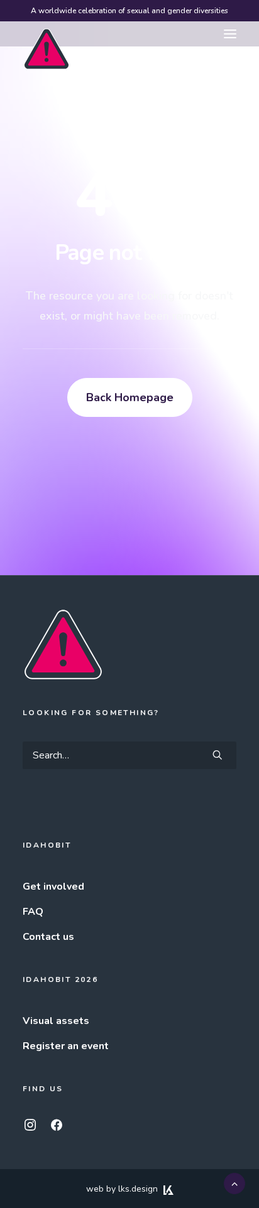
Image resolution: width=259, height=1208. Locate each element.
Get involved (53, 886)
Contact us (48, 937)
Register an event (66, 1046)
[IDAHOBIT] (46, 34)
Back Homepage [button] (130, 397)
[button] (230, 33)
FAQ (33, 912)
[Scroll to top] (234, 1183)
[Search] (129, 755)
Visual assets (56, 1021)
